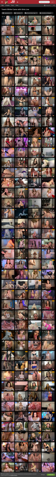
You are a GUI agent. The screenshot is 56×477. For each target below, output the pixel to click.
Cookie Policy (13, 475)
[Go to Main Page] (10, 2)
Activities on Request (46, 13)
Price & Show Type (31, 13)
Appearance (7, 13)
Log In (52, 2)
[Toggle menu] (2, 2)
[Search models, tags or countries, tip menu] (54, 5)
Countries (18, 13)
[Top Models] (17, 2)
